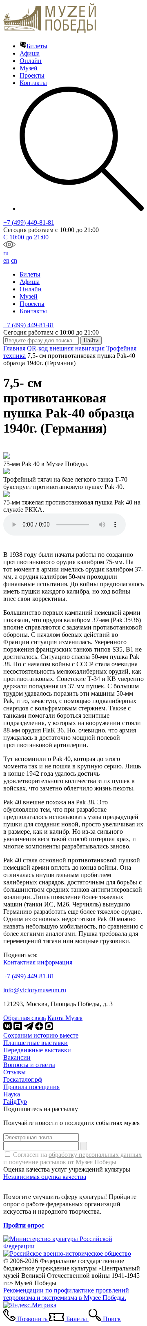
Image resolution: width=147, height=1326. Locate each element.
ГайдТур (15, 1101)
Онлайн (31, 60)
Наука (11, 1094)
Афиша (30, 53)
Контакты (33, 82)
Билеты (37, 45)
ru (6, 253)
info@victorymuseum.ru (34, 990)
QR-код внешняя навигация (66, 348)
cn (14, 260)
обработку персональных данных (95, 1154)
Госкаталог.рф (22, 1079)
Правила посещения (31, 1086)
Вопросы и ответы (29, 1064)
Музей (29, 68)
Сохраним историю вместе (40, 1035)
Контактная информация (37, 962)
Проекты (32, 75)
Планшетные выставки (35, 1042)
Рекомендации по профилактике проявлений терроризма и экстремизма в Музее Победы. (66, 1294)
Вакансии (17, 1057)
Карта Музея (64, 1017)
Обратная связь (24, 1017)
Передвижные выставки (37, 1050)
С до (26, 237)
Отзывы (14, 1072)
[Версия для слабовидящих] (9, 245)
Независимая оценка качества (44, 1176)
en (6, 260)
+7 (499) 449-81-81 (28, 222)
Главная (14, 348)
